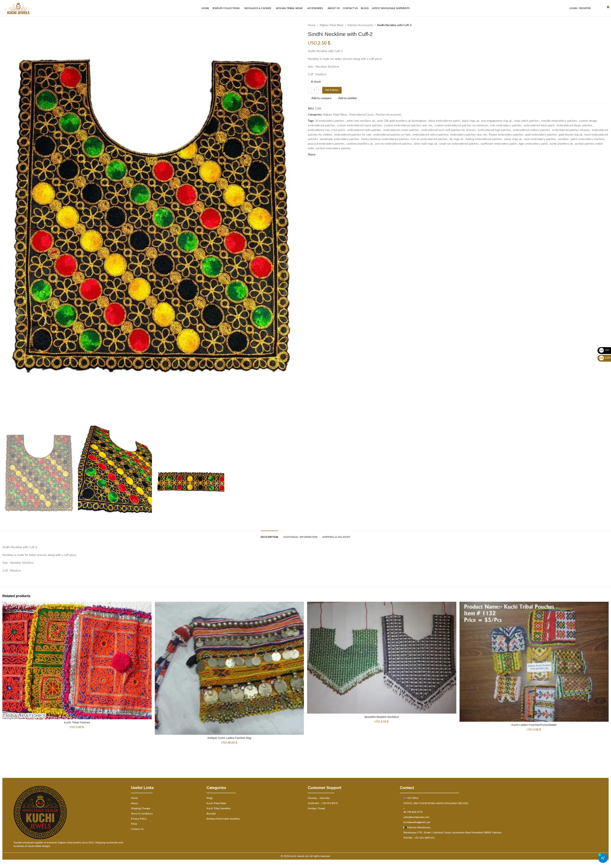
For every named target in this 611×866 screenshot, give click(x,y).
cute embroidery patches (506, 125)
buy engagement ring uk (496, 120)
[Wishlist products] (601, 8)
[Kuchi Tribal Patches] (77, 660)
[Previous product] (599, 25)
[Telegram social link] (337, 155)
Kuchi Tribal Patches (77, 722)
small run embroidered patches (459, 143)
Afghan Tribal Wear (332, 25)
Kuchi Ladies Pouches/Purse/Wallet (534, 724)
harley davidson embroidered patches (385, 139)
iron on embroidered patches (429, 139)
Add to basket (331, 90)
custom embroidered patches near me (408, 125)
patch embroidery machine (587, 139)
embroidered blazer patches (574, 125)
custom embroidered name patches (359, 125)
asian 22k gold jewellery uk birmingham (401, 120)
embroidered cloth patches (364, 130)
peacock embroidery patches (326, 143)
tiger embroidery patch (533, 143)
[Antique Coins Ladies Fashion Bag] (229, 668)
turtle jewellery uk (561, 143)
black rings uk (470, 120)
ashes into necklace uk (360, 120)
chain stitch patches (526, 120)
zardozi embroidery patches (333, 148)
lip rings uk (456, 139)
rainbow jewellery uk (360, 143)
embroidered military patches (531, 130)
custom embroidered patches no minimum (461, 125)
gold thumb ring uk (570, 134)
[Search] (595, 8)
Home (312, 25)
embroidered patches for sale (352, 134)
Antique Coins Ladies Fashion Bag (229, 738)
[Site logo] (18, 8)
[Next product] (607, 25)
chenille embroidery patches (559, 120)
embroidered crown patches (401, 130)
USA (604, 350)
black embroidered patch (444, 120)
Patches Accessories (360, 25)
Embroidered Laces (361, 114)
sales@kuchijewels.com (416, 817)
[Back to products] (603, 25)
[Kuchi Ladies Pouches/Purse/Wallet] (534, 662)
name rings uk (513, 139)
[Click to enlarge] (9, 418)
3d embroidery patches (329, 120)
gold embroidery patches (541, 134)
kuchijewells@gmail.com (416, 822)
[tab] (269, 535)
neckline (563, 139)
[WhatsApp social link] (333, 155)
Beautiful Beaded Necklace (382, 717)
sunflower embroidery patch (499, 143)
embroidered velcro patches (430, 134)
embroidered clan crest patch (326, 130)
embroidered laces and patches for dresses (448, 130)
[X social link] (322, 155)
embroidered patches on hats (392, 134)
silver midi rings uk (425, 143)
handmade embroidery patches (339, 139)
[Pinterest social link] (325, 155)
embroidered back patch (539, 125)
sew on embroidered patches (393, 143)
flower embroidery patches (506, 134)
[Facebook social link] (318, 155)
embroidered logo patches (494, 130)
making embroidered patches (483, 139)
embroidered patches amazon (571, 130)
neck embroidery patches (540, 139)
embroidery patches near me (468, 134)
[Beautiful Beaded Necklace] (381, 658)
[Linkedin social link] (329, 155)
